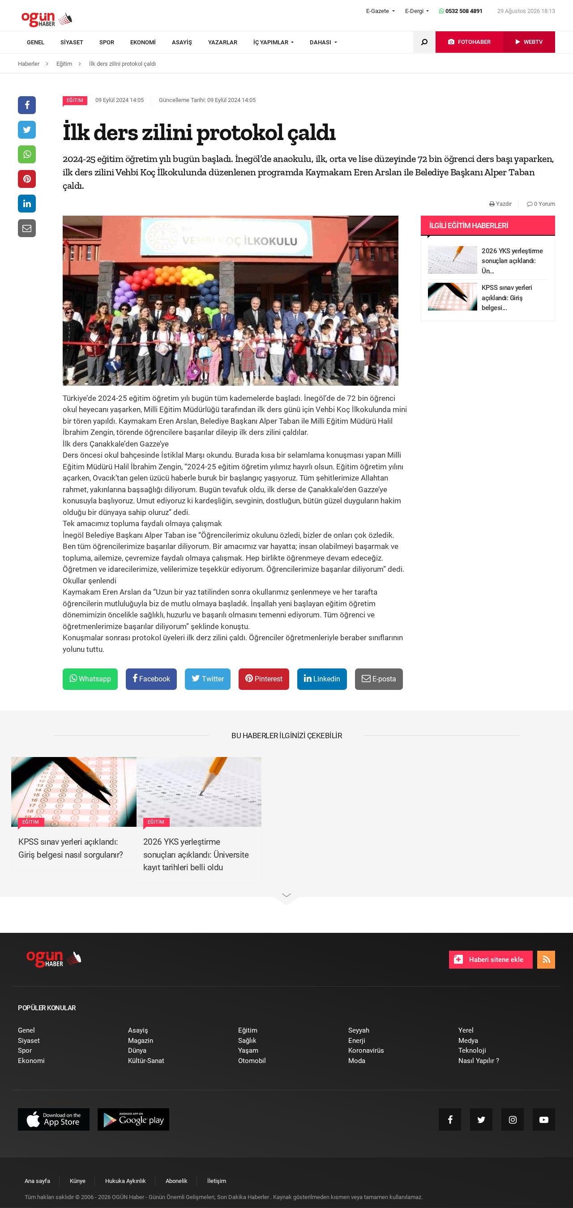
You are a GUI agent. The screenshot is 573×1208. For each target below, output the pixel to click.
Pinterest (267, 679)
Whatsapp (94, 679)
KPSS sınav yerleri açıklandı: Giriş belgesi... (507, 298)
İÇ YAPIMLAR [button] (271, 42)
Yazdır (503, 203)
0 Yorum (544, 203)
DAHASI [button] (321, 42)
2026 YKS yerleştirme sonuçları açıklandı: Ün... (512, 261)
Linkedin (326, 679)
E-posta (383, 679)
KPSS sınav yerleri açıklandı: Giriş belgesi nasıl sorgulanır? (70, 848)
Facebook (153, 679)
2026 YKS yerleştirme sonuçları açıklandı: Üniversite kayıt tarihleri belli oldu (196, 854)
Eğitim (75, 100)
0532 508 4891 (463, 11)
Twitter (212, 679)
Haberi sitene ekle (495, 960)
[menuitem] (43, 42)
